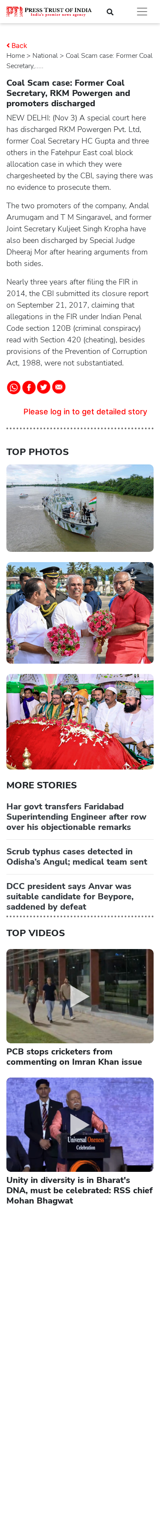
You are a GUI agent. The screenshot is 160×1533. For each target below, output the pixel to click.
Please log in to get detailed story (85, 411)
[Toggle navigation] (142, 11)
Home (15, 55)
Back (19, 45)
